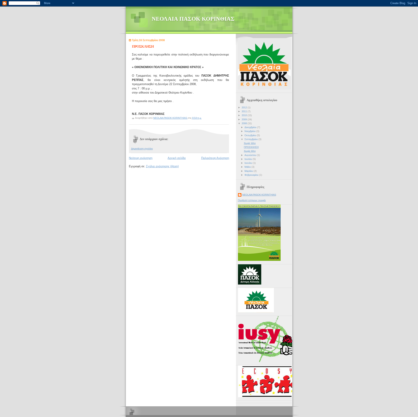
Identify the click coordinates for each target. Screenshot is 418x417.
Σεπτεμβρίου (251, 139)
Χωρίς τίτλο (250, 143)
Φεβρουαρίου (251, 175)
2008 (245, 123)
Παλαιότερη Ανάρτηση (215, 158)
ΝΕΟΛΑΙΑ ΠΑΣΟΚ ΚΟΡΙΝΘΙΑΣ (193, 19)
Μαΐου (247, 167)
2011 (245, 111)
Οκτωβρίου (250, 135)
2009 (245, 119)
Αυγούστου (250, 155)
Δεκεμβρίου (250, 127)
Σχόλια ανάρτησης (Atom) (162, 166)
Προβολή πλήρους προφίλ (252, 200)
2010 (245, 115)
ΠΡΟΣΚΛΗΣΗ (251, 147)
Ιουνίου (248, 163)
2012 (245, 107)
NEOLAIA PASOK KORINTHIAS (259, 194)
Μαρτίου (249, 171)
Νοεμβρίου (250, 131)
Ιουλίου (248, 159)
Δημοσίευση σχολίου (142, 148)
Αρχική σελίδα (177, 158)
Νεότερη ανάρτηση (140, 158)
